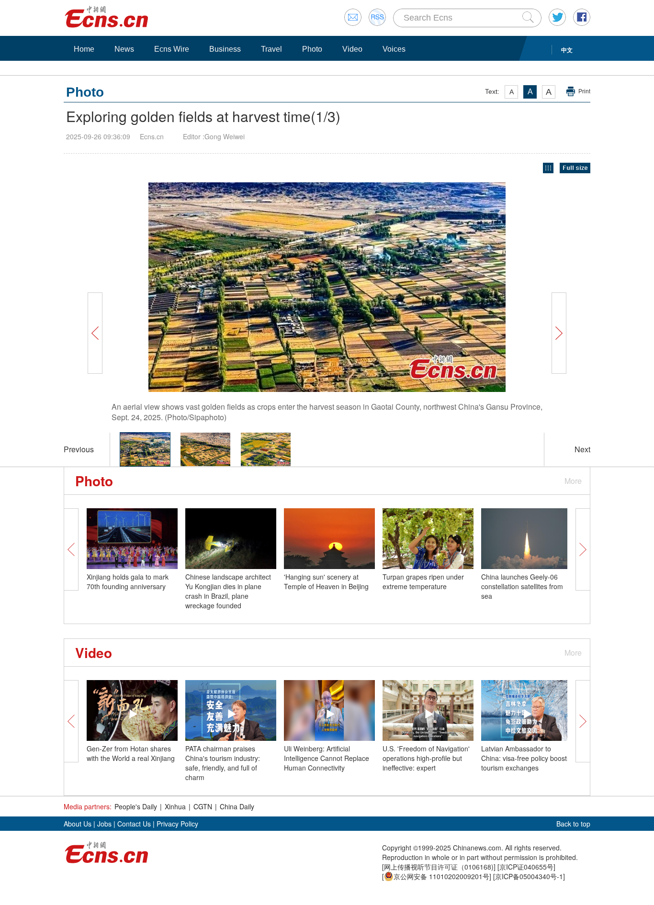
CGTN (202, 806)
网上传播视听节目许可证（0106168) (439, 866)
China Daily (237, 806)
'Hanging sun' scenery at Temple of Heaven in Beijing (326, 581)
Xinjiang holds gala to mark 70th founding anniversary (128, 581)
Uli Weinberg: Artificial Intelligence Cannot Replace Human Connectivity (326, 758)
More (573, 480)
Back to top (573, 823)
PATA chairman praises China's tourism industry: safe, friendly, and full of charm (222, 763)
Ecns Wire (171, 49)
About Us (77, 823)
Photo (312, 49)
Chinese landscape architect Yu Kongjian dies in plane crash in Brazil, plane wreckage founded (228, 591)
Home (84, 49)
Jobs (104, 823)
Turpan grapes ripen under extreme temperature (423, 581)
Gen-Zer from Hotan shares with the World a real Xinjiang (131, 753)
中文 (567, 49)
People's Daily (135, 806)
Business (225, 49)
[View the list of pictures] (548, 168)
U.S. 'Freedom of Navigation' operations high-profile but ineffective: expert (426, 758)
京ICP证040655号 (526, 866)
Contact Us (134, 823)
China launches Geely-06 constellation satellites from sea (522, 586)
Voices (394, 49)
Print (584, 91)
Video (352, 49)
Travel (271, 49)
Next (582, 449)
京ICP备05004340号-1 (529, 876)
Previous (79, 449)
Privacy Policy (177, 823)
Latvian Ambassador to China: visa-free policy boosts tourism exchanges (525, 758)
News (124, 49)
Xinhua (175, 806)
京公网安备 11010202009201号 (441, 876)
